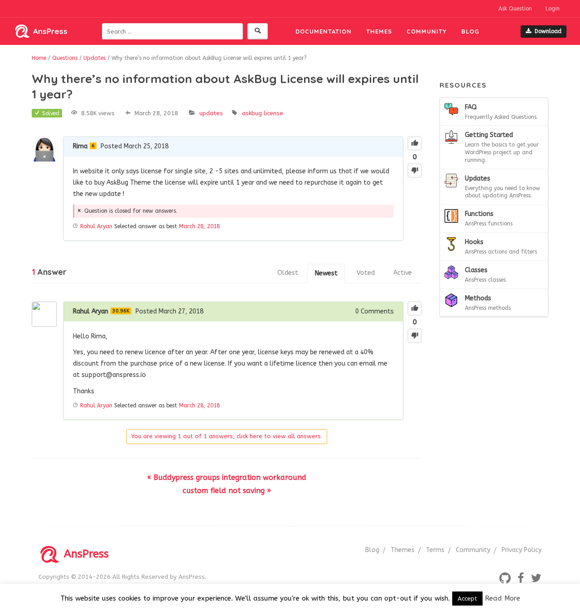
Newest (326, 273)
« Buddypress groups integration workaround (226, 477)
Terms (435, 550)
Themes (379, 31)
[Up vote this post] (414, 143)
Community (426, 31)
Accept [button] (467, 598)
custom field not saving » (227, 490)
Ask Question (515, 8)
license (273, 113)
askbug (252, 113)
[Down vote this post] (414, 170)
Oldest (287, 273)
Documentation (323, 31)
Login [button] (553, 8)
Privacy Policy (521, 550)
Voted (366, 273)
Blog (470, 31)
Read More (502, 598)
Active (402, 273)
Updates (211, 113)
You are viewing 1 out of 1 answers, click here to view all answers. (226, 436)
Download (548, 31)
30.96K (121, 311)
